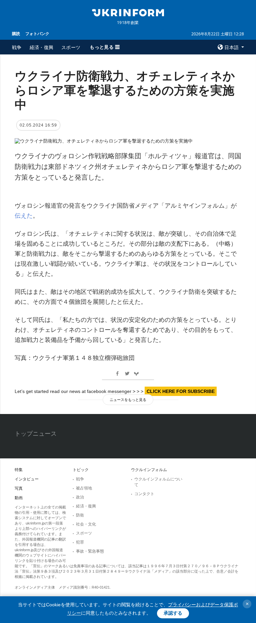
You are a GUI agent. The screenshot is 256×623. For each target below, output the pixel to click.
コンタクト (144, 493)
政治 (80, 497)
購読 (16, 33)
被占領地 (84, 488)
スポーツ (70, 47)
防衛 (80, 515)
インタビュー (27, 479)
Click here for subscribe (181, 391)
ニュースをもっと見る (128, 400)
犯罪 (80, 542)
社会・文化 (86, 524)
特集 (19, 469)
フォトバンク (37, 33)
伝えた (24, 215)
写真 (19, 488)
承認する (173, 613)
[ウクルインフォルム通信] (128, 12)
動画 (19, 497)
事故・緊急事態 (90, 551)
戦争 (17, 47)
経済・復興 (42, 47)
